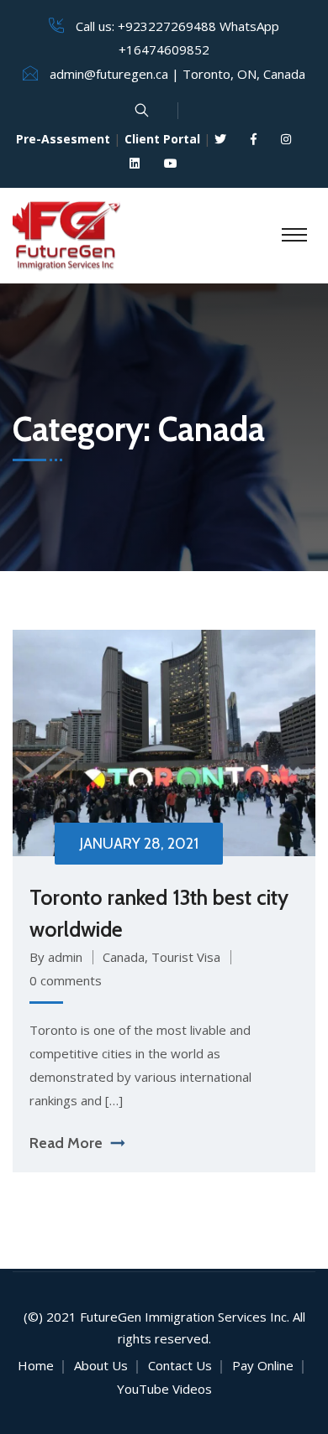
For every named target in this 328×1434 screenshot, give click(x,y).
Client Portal (162, 139)
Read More (66, 1143)
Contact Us (180, 1365)
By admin (55, 956)
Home (36, 1365)
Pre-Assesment (63, 139)
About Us (101, 1365)
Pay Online (263, 1365)
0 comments (65, 980)
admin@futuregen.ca (109, 73)
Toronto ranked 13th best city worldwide (158, 913)
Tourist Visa (185, 956)
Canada (124, 956)
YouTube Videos (164, 1388)
